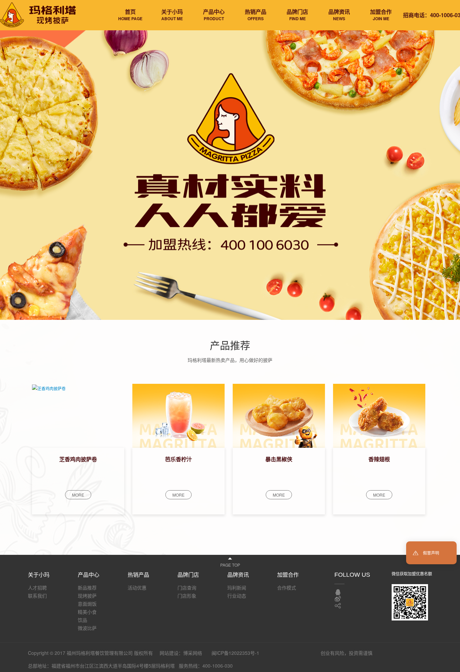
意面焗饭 (87, 603)
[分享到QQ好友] (337, 592)
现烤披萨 (87, 595)
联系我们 (37, 595)
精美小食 (87, 611)
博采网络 (192, 652)
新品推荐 (87, 587)
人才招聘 (37, 587)
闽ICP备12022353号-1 (235, 652)
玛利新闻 (236, 587)
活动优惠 (137, 587)
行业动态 (236, 595)
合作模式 (286, 587)
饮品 (82, 619)
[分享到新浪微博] (337, 599)
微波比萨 (87, 628)
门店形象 (186, 595)
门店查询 (186, 587)
